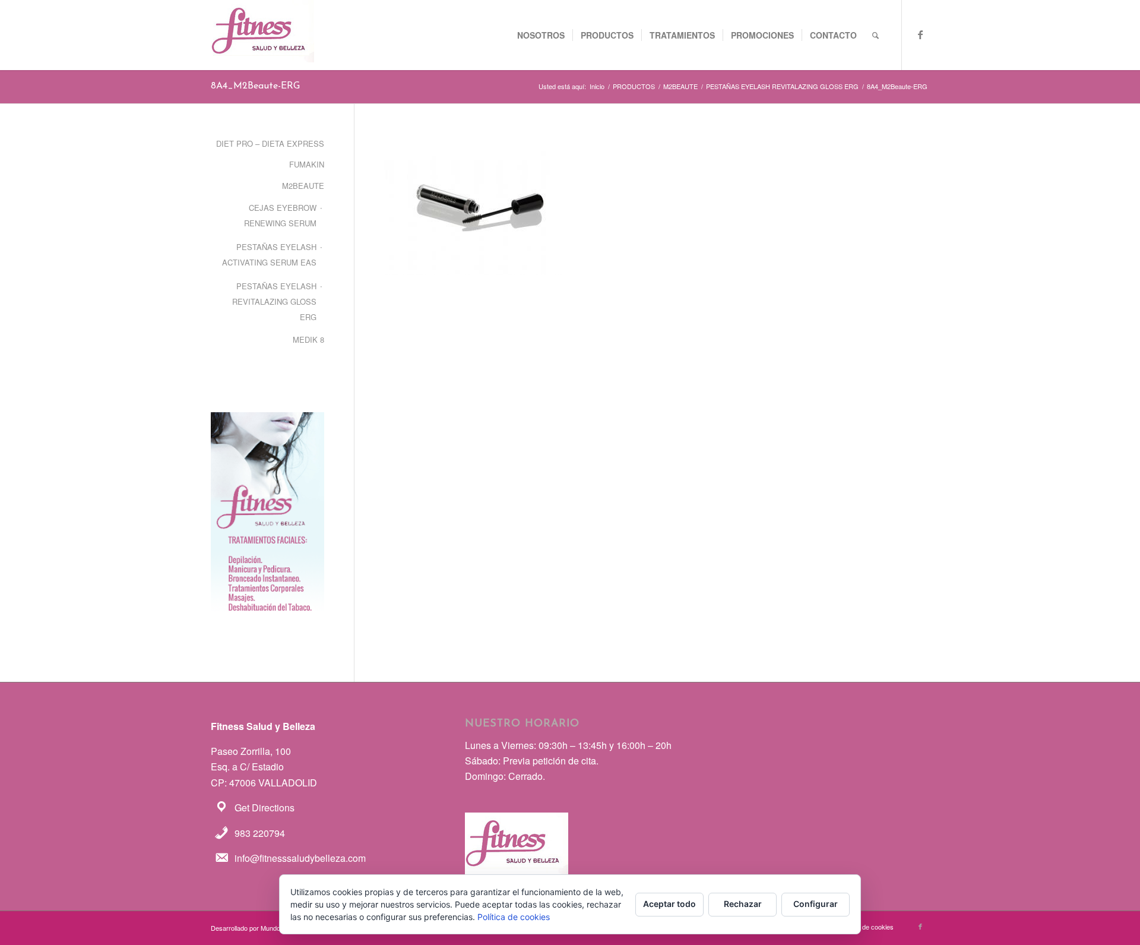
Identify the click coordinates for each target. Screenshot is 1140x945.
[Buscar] (875, 35)
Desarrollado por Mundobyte (252, 928)
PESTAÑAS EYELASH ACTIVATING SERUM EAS (269, 254)
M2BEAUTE (303, 185)
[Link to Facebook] (920, 34)
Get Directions (264, 807)
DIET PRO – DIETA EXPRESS (270, 143)
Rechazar (743, 904)
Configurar (815, 904)
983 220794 (260, 833)
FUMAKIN (306, 164)
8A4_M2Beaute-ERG (255, 86)
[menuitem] (540, 35)
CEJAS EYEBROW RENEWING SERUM (280, 215)
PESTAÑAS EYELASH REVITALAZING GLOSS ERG (274, 301)
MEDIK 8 (308, 339)
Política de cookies (513, 917)
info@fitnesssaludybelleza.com (300, 858)
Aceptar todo (669, 904)
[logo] (262, 35)
